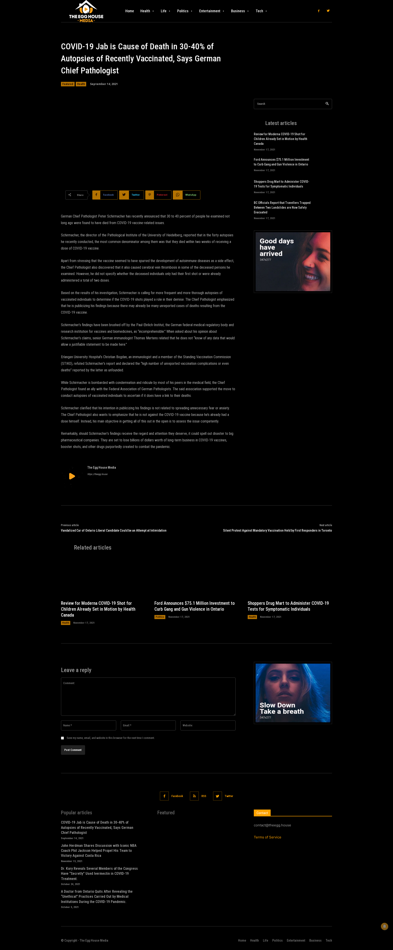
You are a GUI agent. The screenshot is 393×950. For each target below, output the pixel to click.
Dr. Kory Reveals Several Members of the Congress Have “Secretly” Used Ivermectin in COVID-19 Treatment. (99, 873)
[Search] (327, 104)
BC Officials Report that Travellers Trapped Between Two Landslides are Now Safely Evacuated (282, 207)
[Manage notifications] (384, 926)
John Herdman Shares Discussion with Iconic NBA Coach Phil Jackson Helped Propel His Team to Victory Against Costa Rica (98, 850)
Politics (160, 616)
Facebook (177, 796)
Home (242, 940)
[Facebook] (318, 11)
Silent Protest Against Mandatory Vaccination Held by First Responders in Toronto (277, 530)
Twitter (229, 796)
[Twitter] (328, 11)
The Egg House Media (101, 467)
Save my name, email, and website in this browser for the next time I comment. (111, 738)
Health (81, 84)
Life (265, 940)
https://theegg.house (97, 474)
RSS (204, 796)
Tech (329, 940)
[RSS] (194, 796)
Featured (67, 84)
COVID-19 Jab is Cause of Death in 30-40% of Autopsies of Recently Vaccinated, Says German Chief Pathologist (97, 827)
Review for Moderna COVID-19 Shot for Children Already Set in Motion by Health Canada (280, 138)
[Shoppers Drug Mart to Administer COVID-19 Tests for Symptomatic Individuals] (324, 186)
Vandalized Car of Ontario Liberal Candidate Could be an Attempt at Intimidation (113, 530)
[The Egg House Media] (72, 476)
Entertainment (296, 940)
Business (315, 940)
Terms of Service (267, 837)
